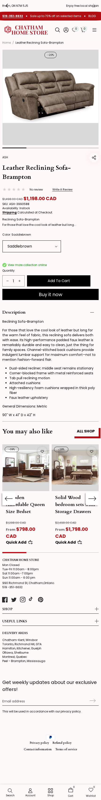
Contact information (38, 749)
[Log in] (66, 30)
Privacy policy (39, 743)
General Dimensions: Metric (24, 406)
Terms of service (66, 749)
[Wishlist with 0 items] (42, 451)
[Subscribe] (92, 700)
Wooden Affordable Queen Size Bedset (25, 504)
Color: (16, 235)
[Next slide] (92, 498)
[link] (50, 793)
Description (14, 312)
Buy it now (50, 294)
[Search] (57, 30)
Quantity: (8, 271)
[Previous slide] (10, 5)
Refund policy (62, 743)
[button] (94, 30)
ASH (5, 157)
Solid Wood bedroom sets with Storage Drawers (75, 504)
